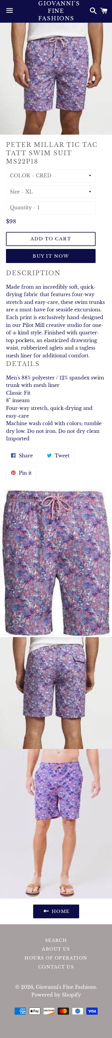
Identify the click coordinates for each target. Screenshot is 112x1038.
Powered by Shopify (56, 995)
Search (56, 940)
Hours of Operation (55, 958)
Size (15, 192)
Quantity (21, 207)
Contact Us (56, 967)
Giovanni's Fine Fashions (55, 11)
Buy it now (51, 256)
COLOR (20, 176)
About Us (56, 949)
